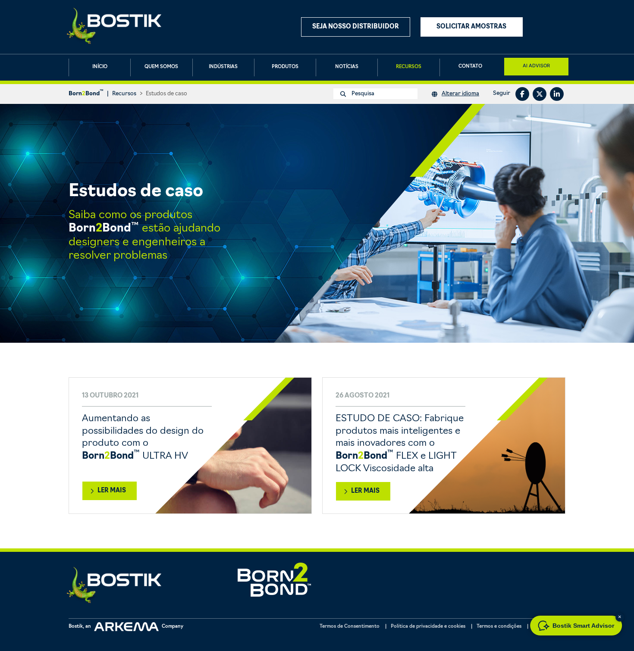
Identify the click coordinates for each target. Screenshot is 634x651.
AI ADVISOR (536, 66)
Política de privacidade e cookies (428, 626)
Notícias (346, 67)
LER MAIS (111, 491)
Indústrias (223, 67)
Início (99, 67)
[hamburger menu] (557, 26)
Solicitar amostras (471, 27)
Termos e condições (499, 626)
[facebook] (522, 94)
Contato (470, 66)
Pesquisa (362, 94)
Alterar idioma (460, 94)
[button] (619, 617)
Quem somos (161, 67)
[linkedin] (556, 94)
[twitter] (539, 94)
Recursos (408, 67)
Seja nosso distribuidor (355, 27)
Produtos (285, 67)
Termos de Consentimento (350, 626)
